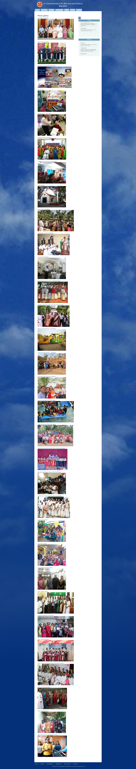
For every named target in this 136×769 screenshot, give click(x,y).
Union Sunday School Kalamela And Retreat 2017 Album (51, 663)
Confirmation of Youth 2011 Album (45, 233)
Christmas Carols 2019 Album (44, 137)
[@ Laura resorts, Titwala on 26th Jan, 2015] (52, 375)
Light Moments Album (43, 519)
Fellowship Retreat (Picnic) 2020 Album (47, 424)
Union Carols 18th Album (43, 639)
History (42, 763)
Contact (79, 10)
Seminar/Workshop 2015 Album (45, 567)
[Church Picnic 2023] (56, 231)
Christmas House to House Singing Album (47, 161)
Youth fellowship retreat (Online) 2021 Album (48, 734)
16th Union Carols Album (43, 42)
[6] (52, 757)
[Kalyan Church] (56, 661)
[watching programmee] (52, 494)
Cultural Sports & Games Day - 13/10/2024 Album (49, 280)
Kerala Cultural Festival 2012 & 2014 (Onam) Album (49, 496)
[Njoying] (56, 422)
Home (37, 10)
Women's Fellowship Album (44, 687)
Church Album (41, 185)
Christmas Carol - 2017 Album (45, 113)
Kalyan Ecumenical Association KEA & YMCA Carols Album (51, 448)
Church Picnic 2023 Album (44, 209)
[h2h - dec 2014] (52, 183)
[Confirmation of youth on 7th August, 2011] (54, 255)
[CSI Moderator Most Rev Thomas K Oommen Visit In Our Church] (54, 327)
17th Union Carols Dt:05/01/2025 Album (47, 65)
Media (66, 10)
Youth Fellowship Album (43, 711)
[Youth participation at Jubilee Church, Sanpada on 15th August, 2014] (52, 733)
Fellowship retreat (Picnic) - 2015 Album (47, 352)
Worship (51, 10)
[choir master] (52, 136)
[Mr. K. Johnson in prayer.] (52, 279)
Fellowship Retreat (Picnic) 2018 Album (47, 400)
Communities (59, 10)
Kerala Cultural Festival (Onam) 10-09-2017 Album (49, 472)
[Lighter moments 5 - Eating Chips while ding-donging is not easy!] (52, 542)
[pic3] (52, 398)
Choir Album (40, 89)
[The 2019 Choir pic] (52, 159)
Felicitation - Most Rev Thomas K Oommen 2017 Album (50, 304)
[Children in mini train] (52, 351)
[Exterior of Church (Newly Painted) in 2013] (52, 207)
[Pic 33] (55, 446)
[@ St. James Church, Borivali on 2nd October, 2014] (52, 709)
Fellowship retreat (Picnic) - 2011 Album (47, 328)
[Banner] (55, 88)
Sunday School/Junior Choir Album (46, 615)
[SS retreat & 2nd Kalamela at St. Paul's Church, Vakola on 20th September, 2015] (56, 637)
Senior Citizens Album (43, 591)
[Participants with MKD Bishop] (56, 40)
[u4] (52, 64)
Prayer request (67, 763)
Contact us (75, 763)
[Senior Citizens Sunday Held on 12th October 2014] (56, 613)
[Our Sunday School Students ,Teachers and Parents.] (56, 685)
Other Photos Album (42, 543)
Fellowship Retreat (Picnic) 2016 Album (47, 376)
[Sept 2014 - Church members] (54, 518)
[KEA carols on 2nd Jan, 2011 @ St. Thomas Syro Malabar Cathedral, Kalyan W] (52, 470)
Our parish (44, 10)
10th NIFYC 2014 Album (43, 18)
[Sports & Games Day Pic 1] (53, 303)
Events (72, 10)
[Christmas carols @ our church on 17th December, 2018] (52, 112)
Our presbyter (50, 763)
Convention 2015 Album (43, 257)
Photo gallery (58, 763)
